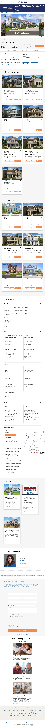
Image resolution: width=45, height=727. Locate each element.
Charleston (15, 710)
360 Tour (12, 99)
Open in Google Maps (10, 435)
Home (2, 12)
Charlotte (22, 710)
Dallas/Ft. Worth (38, 710)
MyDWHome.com (16, 722)
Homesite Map (25, 62)
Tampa (29, 715)
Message (9, 607)
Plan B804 (5, 88)
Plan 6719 (5, 119)
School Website (8, 346)
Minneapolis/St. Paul (32, 712)
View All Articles (22, 641)
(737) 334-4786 (8, 437)
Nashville (40, 712)
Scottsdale (24, 715)
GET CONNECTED (35, 50)
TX (4, 12)
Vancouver (35, 715)
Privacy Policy (26, 634)
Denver (5, 712)
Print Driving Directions (10, 472)
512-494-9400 (8, 371)
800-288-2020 (27, 388)
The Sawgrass (28, 121)
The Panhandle (29, 90)
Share (6, 99)
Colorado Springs (29, 710)
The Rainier (7, 121)
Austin (7, 12)
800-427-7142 (27, 371)
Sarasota (18, 715)
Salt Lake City (38, 713)
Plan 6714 (26, 119)
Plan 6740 (26, 150)
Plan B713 (26, 88)
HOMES (14, 50)
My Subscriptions (8, 722)
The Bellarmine (29, 248)
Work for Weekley (24, 722)
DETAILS (21, 50)
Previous (3, 25)
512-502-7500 (8, 420)
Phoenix (12, 713)
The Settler (7, 90)
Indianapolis (17, 712)
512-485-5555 (8, 396)
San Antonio (12, 715)
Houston (11, 712)
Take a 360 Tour (34, 62)
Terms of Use (31, 722)
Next (41, 25)
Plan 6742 (26, 247)
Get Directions (39, 57)
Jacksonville (24, 712)
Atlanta (5, 710)
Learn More (17, 10)
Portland (18, 713)
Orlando (7, 713)
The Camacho (28, 151)
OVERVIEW (8, 50)
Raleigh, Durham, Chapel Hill (27, 713)
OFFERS (27, 50)
